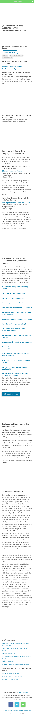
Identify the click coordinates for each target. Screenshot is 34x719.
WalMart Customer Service (10, 679)
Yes (20, 692)
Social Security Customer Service (12, 676)
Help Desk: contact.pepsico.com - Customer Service (17, 69)
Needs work (26, 692)
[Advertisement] (17, 99)
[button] (32, 1)
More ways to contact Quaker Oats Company (15, 664)
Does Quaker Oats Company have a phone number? (15, 649)
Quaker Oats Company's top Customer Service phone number (16, 644)
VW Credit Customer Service (10, 673)
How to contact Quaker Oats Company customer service (17, 657)
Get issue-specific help (8, 653)
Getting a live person (8, 661)
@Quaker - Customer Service (12, 66)
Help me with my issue (11, 394)
